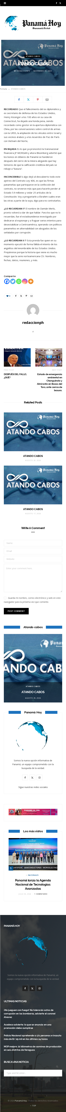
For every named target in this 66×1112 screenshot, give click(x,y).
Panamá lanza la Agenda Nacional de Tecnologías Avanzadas (33, 884)
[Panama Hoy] (33, 23)
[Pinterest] (38, 99)
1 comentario (40, 894)
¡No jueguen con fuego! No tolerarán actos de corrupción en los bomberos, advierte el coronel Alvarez (29, 1014)
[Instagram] (24, 281)
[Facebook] (19, 99)
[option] (33, 668)
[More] (30, 281)
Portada (3, 89)
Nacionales (33, 875)
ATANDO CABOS (33, 56)
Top (34, 1105)
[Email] (47, 99)
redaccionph (23, 71)
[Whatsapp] (18, 281)
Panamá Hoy (21, 1100)
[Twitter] (28, 99)
